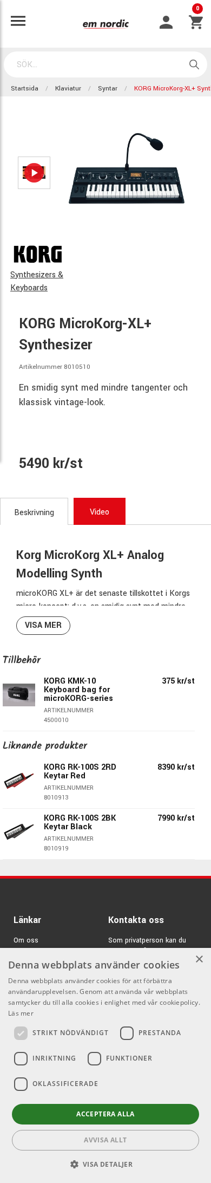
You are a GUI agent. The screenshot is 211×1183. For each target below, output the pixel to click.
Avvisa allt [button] (105, 1140)
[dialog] (105, 1065)
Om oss (26, 940)
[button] (105, 1164)
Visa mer (43, 625)
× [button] (199, 959)
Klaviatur (68, 88)
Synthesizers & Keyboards (36, 281)
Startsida (24, 88)
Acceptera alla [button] (105, 1114)
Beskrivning (34, 512)
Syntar (107, 88)
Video (99, 512)
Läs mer (21, 1013)
